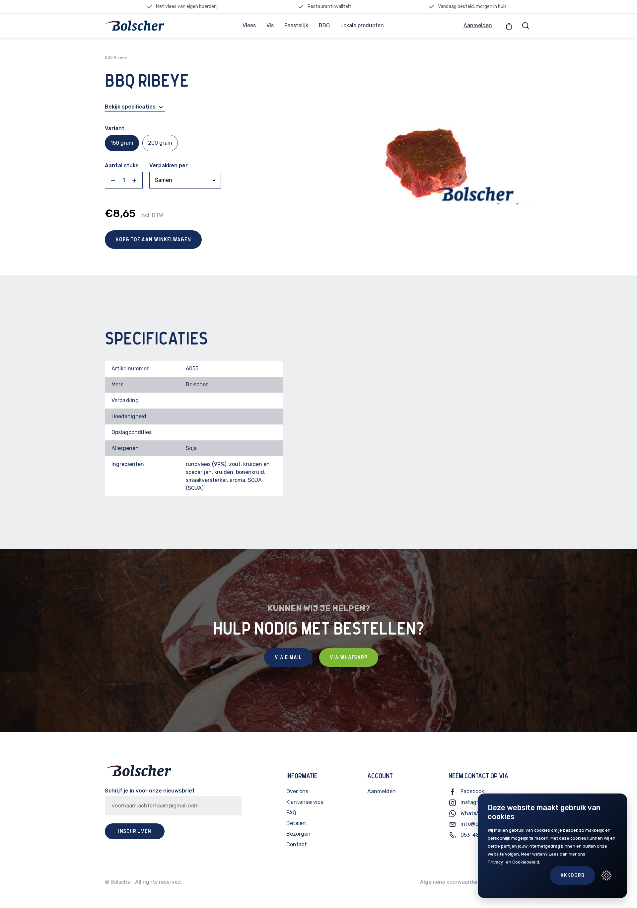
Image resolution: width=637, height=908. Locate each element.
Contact (296, 844)
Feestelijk (296, 25)
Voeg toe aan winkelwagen (153, 239)
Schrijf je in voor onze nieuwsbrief (150, 791)
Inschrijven (134, 831)
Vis (270, 25)
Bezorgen (298, 834)
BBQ (324, 25)
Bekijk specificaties (131, 107)
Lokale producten (362, 25)
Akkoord (572, 875)
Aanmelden (477, 25)
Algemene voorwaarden (449, 882)
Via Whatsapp (349, 657)
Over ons (297, 791)
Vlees (249, 25)
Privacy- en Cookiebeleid (513, 862)
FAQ (291, 812)
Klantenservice (304, 802)
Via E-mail (288, 657)
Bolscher (121, 882)
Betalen (296, 823)
